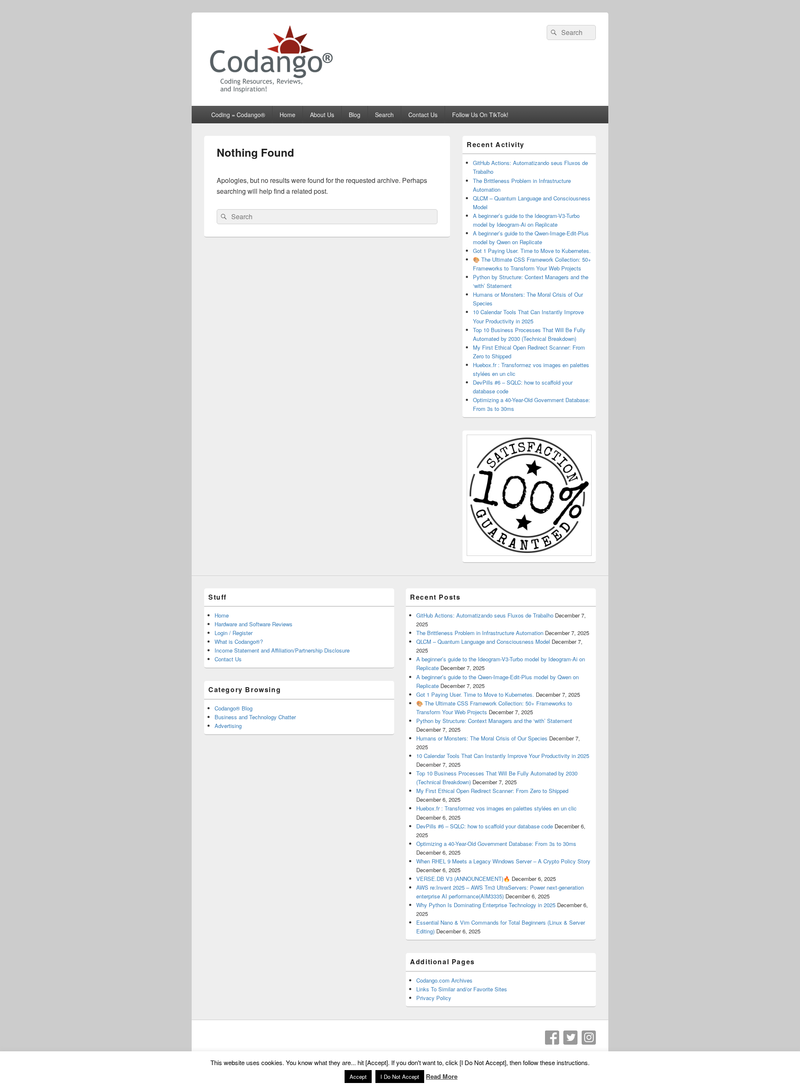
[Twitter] (570, 1037)
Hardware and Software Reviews (253, 624)
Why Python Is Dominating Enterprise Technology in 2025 (485, 905)
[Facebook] (552, 1037)
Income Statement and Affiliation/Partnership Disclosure (282, 650)
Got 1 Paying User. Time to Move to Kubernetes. (532, 251)
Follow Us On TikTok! (480, 114)
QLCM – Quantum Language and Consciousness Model (483, 641)
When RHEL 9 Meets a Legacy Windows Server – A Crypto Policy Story (503, 861)
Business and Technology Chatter (255, 717)
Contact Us (423, 114)
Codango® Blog (233, 708)
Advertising (228, 726)
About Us (322, 114)
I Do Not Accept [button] (399, 1076)
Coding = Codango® (238, 114)
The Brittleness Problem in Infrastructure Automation (479, 633)
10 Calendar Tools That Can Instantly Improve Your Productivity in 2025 (502, 756)
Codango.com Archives (444, 980)
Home (287, 114)
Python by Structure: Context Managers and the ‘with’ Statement (494, 721)
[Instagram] (589, 1037)
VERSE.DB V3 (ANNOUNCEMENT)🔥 (463, 879)
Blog (354, 114)
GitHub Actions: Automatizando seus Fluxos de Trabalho (484, 615)
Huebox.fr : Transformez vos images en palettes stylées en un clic (496, 808)
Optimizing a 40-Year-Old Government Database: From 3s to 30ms (496, 844)
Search (384, 114)
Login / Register (233, 633)
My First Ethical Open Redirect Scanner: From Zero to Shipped (492, 791)
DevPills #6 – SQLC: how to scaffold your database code (484, 826)
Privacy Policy (433, 998)
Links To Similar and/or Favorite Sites (461, 989)
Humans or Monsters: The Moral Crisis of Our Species (482, 738)
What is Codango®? (239, 641)
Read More (442, 1076)
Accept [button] (358, 1076)
